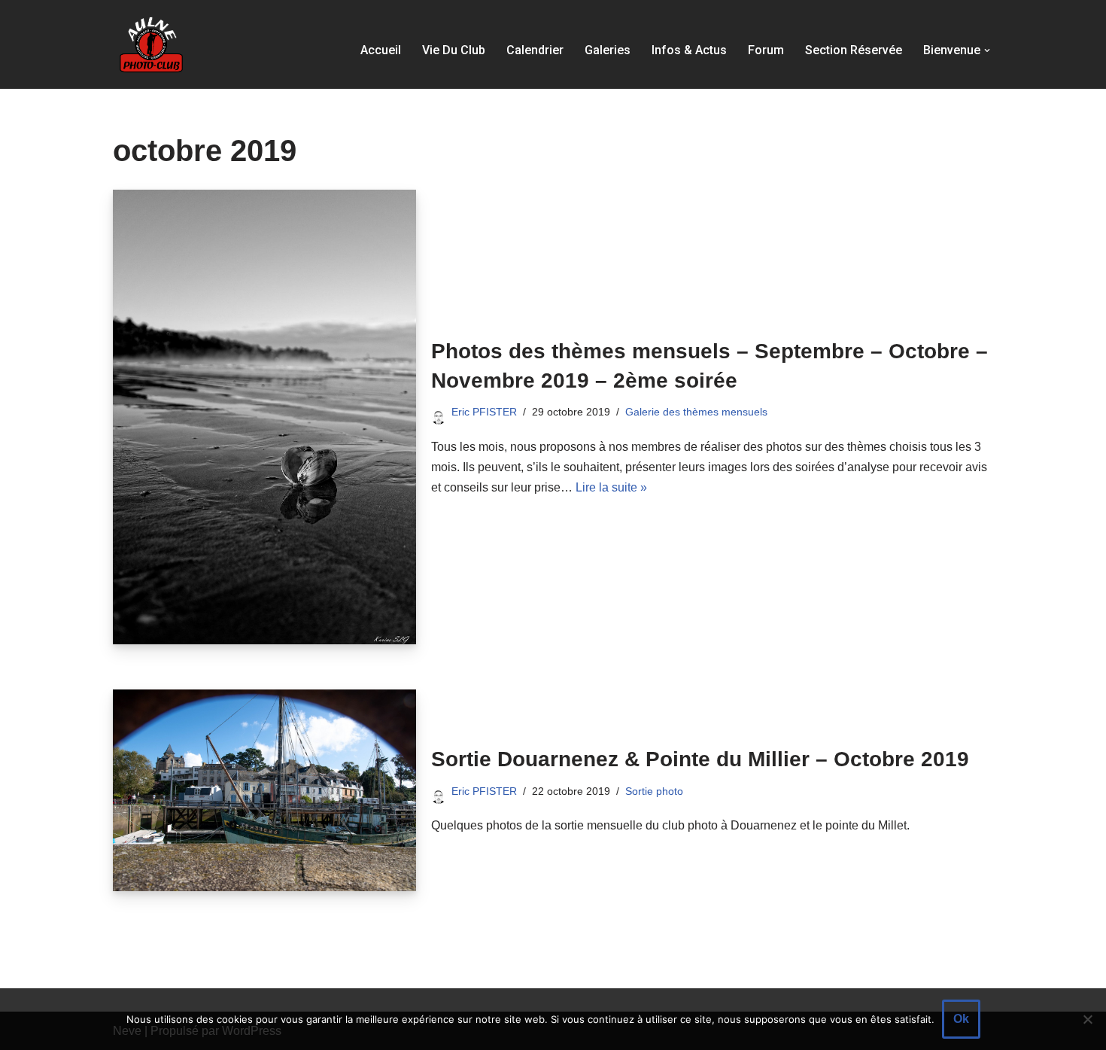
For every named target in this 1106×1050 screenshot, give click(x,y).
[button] (987, 50)
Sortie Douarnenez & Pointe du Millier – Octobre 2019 (700, 759)
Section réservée (853, 50)
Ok (961, 1018)
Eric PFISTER (484, 412)
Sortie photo (654, 791)
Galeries (607, 50)
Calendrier (535, 50)
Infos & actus (689, 50)
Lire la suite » (611, 487)
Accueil (380, 50)
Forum (766, 50)
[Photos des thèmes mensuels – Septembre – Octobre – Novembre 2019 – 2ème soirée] (264, 417)
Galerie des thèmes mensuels (696, 412)
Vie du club (453, 50)
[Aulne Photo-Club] (150, 44)
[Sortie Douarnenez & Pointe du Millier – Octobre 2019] (264, 790)
